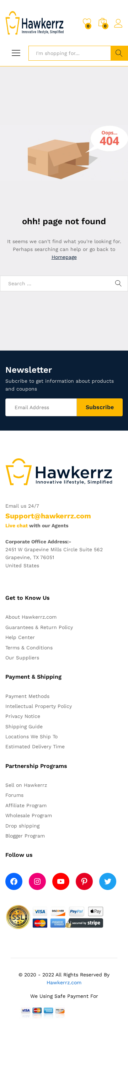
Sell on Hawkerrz (26, 785)
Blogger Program (25, 836)
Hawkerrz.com (64, 982)
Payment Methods (27, 696)
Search (119, 53)
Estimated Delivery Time (35, 746)
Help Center (20, 637)
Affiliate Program (26, 805)
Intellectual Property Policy (38, 706)
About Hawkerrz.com (31, 617)
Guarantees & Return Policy (39, 627)
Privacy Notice (22, 716)
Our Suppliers (22, 657)
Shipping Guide (24, 726)
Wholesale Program (28, 815)
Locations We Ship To (31, 736)
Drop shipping (22, 826)
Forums (14, 795)
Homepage (64, 257)
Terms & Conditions (29, 647)
